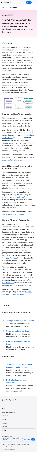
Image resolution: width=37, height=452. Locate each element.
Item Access (8, 356)
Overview (7, 43)
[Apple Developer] (6, 2)
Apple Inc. (15, 444)
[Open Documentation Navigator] (2, 7)
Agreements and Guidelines (9, 449)
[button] (23, 2)
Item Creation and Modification (17, 312)
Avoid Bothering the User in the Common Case (17, 167)
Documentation (11, 7)
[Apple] (3, 400)
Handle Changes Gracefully (15, 220)
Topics (5, 305)
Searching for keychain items (17, 214)
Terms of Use (5, 447)
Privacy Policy (15, 447)
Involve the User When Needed (17, 114)
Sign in (29, 2)
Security (5, 15)
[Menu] (34, 2)
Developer (9, 400)
